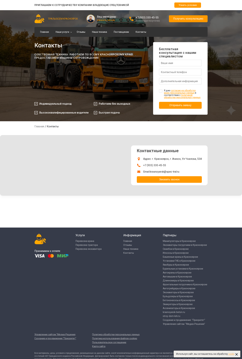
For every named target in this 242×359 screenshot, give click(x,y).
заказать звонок (106, 20)
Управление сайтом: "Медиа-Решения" (184, 324)
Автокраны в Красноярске (177, 272)
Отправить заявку (180, 105)
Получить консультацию (188, 18)
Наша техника (99, 32)
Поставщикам (121, 32)
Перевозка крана (85, 241)
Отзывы (81, 32)
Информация (132, 235)
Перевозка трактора (87, 245)
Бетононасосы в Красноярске (179, 300)
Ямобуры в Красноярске (176, 264)
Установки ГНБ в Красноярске (179, 260)
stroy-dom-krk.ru (171, 316)
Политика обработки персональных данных (116, 334)
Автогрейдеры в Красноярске (179, 288)
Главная (44, 32)
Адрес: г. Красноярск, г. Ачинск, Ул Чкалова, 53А (172, 158)
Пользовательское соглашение (109, 342)
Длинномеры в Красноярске (178, 280)
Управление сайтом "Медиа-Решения (54, 334)
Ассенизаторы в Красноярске (179, 308)
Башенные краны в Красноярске (180, 257)
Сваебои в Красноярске (176, 249)
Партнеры (169, 235)
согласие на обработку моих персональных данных (180, 91)
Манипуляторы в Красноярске (179, 241)
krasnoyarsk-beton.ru (174, 312)
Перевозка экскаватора (89, 249)
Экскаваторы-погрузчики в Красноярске (185, 245)
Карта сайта (98, 346)
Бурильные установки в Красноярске (183, 268)
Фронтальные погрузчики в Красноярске (185, 284)
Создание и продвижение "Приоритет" (55, 338)
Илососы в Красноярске (176, 253)
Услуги (80, 235)
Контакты (141, 32)
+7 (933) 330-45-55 (147, 17)
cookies (232, 354)
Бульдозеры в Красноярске (178, 296)
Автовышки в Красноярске (177, 276)
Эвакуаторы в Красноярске (178, 304)
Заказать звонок (169, 179)
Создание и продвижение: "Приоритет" (184, 320)
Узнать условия (188, 5)
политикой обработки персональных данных (182, 96)
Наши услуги (62, 32)
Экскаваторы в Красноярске (178, 292)
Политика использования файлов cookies (114, 338)
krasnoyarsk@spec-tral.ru (164, 171)
